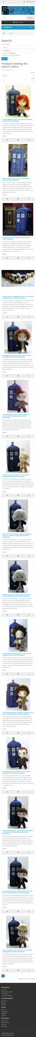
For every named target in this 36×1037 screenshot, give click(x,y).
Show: (33, 78)
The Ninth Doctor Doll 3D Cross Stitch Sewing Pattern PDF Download (16, 772)
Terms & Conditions (6, 995)
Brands (3, 1010)
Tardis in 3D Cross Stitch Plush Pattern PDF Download (16, 238)
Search (11, 33)
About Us (4, 990)
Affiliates (3, 1013)
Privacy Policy (5, 994)
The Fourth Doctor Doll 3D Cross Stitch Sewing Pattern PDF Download (16, 654)
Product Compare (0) (7, 70)
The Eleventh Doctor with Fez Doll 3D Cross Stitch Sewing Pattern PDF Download (15, 415)
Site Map (3, 1004)
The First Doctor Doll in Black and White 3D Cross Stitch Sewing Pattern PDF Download (16, 535)
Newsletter (4, 1026)
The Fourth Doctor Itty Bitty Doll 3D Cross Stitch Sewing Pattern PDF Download (17, 713)
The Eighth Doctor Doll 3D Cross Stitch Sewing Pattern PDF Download (16, 356)
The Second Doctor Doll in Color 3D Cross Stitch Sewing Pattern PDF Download (17, 892)
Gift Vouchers (5, 1012)
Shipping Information (7, 992)
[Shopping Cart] (30, 2)
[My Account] (25, 2)
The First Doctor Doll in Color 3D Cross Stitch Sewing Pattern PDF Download (16, 595)
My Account (4, 1020)
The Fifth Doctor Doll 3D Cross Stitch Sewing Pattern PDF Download (15, 475)
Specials (3, 1015)
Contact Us (4, 1001)
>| (12, 976)
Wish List (3, 1024)
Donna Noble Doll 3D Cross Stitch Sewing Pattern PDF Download (17, 120)
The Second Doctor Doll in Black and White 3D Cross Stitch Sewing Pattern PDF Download (17, 832)
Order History (5, 1022)
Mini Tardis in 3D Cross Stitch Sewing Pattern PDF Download (15, 179)
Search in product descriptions (11, 55)
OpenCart (11, 1033)
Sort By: (32, 72)
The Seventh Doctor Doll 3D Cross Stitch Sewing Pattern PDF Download (17, 951)
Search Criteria (5, 44)
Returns (3, 1003)
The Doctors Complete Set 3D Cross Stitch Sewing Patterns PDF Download (18, 297)
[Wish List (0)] (28, 2)
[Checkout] (33, 2)
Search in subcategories (9, 53)
